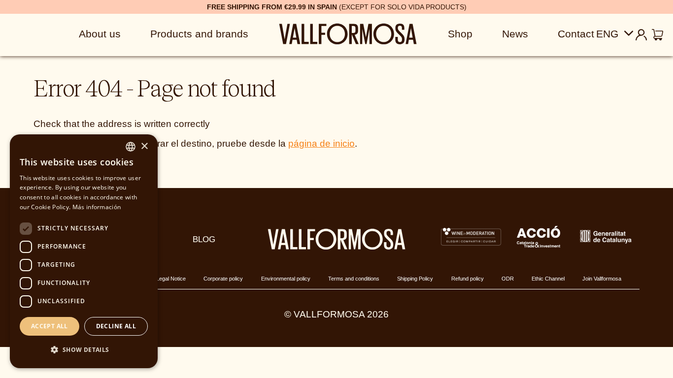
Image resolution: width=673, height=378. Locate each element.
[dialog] (84, 251)
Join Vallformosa (601, 279)
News (515, 33)
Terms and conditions (353, 279)
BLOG (204, 239)
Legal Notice (171, 279)
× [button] (144, 146)
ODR (508, 279)
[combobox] (130, 147)
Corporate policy (223, 279)
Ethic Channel (548, 279)
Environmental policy (285, 279)
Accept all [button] (49, 326)
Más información (96, 207)
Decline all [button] (116, 326)
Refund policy (467, 279)
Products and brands (199, 33)
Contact (576, 33)
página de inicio (321, 143)
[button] (84, 350)
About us (100, 33)
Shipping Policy (415, 279)
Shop (460, 33)
